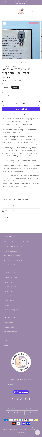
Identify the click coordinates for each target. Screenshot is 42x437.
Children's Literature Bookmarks (16, 242)
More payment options (21, 114)
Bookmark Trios (10, 282)
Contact (7, 336)
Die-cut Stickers (10, 300)
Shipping (4, 80)
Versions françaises (11, 310)
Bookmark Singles (11, 291)
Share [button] (6, 217)
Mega (7, 87)
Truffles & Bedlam (19, 427)
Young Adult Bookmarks (13, 260)
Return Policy (9, 327)
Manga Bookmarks (11, 251)
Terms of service (35, 429)
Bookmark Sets (10, 287)
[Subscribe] (33, 384)
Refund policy (13, 429)
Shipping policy (22, 432)
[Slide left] (16, 62)
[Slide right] (25, 62)
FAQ (5, 341)
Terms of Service (10, 332)
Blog (6, 345)
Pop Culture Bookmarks (13, 265)
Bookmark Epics (10, 278)
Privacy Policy (9, 322)
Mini (15, 87)
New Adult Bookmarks (12, 256)
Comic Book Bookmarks (13, 246)
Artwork (7, 305)
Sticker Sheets (9, 296)
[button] (4, 11)
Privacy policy (23, 429)
